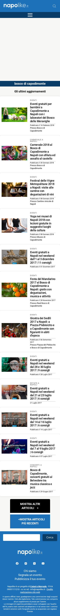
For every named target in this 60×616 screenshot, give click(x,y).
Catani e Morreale (38, 586)
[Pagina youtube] (43, 564)
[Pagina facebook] (17, 564)
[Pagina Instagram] (26, 564)
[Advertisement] (30, 48)
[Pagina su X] (34, 564)
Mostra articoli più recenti (32, 521)
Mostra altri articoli (30, 506)
